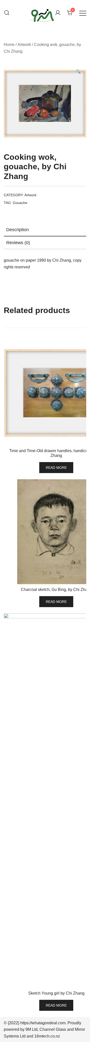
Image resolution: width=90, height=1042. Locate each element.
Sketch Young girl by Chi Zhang (56, 993)
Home (9, 44)
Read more (56, 468)
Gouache (20, 203)
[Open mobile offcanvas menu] (82, 13)
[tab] (45, 229)
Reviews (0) (18, 242)
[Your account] (58, 13)
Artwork (24, 44)
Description (17, 229)
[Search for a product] (7, 13)
